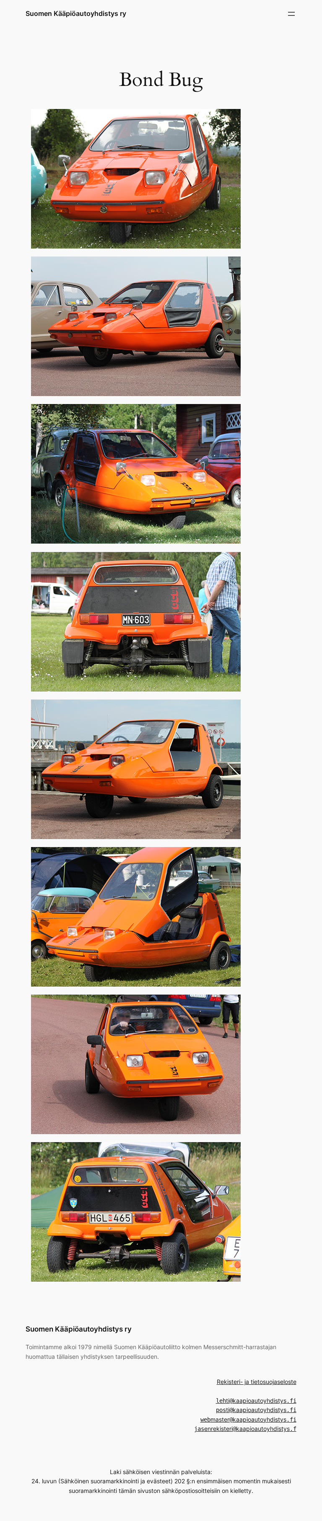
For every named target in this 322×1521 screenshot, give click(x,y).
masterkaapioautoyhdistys (248, 1419)
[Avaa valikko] (291, 14)
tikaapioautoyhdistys (256, 1400)
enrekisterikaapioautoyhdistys (245, 1428)
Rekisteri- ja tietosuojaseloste (256, 1381)
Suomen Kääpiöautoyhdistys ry (76, 13)
